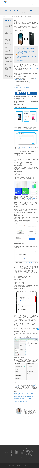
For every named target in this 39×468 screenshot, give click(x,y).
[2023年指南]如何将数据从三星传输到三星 (8, 52)
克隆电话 (27, 173)
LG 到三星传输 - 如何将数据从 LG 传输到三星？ (8, 57)
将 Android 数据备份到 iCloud (27, 262)
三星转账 (16, 452)
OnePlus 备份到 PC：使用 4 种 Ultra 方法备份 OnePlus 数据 (25, 393)
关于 (12, 450)
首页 (4, 16)
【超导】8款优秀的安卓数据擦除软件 (21, 401)
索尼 (30, 451)
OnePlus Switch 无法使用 (30, 198)
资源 (19, 5)
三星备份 (16, 450)
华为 (29, 452)
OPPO (27, 455)
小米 (31, 452)
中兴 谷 (28, 454)
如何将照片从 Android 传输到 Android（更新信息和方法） (8, 45)
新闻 (30, 460)
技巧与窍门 (29, 460)
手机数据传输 (10, 16)
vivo (29, 455)
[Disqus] (26, 432)
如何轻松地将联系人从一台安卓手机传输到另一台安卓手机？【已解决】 (8, 33)
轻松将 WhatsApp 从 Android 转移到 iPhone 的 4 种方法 (24, 398)
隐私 (12, 452)
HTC (29, 451)
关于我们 (26, 5)
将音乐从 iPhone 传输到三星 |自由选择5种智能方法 (23, 396)
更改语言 (6, 452)
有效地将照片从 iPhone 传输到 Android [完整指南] (23, 394)
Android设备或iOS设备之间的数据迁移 (23, 87)
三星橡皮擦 (16, 453)
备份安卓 (22, 456)
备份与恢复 (16, 454)
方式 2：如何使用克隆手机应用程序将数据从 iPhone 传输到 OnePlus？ (26, 52)
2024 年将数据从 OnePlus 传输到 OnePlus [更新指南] (24, 399)
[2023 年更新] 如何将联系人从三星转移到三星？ (8, 27)
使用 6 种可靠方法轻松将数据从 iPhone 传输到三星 (8, 39)
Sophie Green (16, 12)
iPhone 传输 (28, 458)
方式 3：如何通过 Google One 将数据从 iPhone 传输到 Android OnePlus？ (27, 54)
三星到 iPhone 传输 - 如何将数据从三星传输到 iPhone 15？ (8, 69)
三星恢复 (16, 451)
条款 (12, 453)
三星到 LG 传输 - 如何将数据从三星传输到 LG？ (8, 63)
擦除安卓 (29, 456)
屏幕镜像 (22, 453)
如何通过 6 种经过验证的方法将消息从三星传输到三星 (8, 75)
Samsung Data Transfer (33, 68)
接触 (12, 451)
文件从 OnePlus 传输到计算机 (24, 147)
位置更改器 (22, 452)
